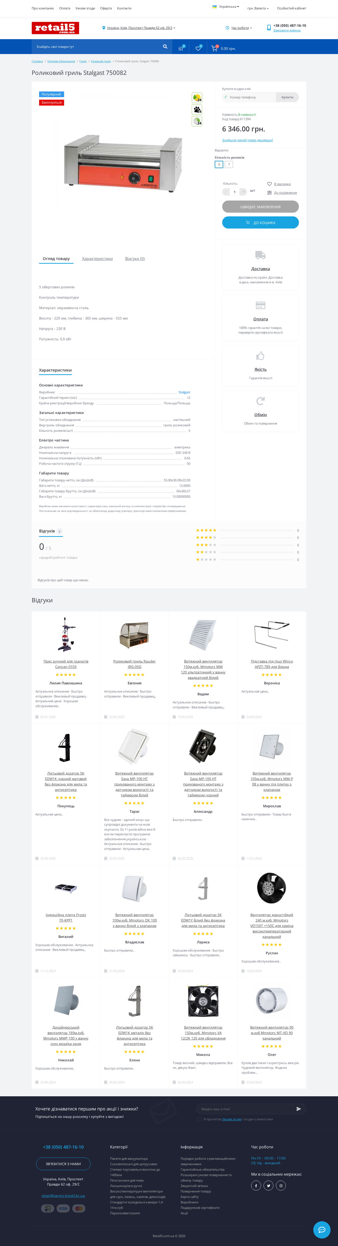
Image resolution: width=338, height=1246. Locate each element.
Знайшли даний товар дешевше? (247, 140)
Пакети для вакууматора (129, 1158)
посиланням (186, 349)
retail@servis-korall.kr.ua (63, 1195)
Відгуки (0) (135, 258)
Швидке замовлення (261, 206)
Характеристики (97, 258)
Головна (37, 61)
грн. (256, 8)
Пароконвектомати (125, 1213)
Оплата (64, 8)
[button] (139, 28)
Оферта (106, 8)
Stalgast (184, 392)
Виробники (189, 1202)
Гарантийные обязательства (202, 1169)
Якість (261, 369)
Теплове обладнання (61, 61)
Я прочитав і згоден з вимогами (238, 1119)
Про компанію (43, 8)
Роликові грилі (101, 61)
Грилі (83, 61)
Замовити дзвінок (287, 30)
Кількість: (230, 183)
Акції (184, 1213)
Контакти (124, 8)
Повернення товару (196, 1191)
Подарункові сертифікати (200, 1207)
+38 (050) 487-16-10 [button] (63, 1147)
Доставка (260, 268)
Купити (287, 97)
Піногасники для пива (127, 1180)
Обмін (260, 414)
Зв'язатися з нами (63, 1163)
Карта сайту (190, 1196)
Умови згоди (85, 8)
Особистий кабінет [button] (291, 8)
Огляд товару (56, 258)
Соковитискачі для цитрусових (133, 1164)
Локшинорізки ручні (126, 1186)
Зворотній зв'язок (194, 1186)
